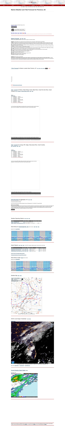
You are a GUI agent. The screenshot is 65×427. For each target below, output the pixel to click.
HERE (26, 424)
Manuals (53, 5)
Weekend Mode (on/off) (25, 91)
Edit (20, 38)
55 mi (24, 223)
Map (36, 6)
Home (4, 5)
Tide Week (19, 91)
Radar (41, 6)
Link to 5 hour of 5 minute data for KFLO (17, 253)
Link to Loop (13, 321)
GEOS (39, 6)
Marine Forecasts (15, 38)
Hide (22, 38)
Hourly (46, 68)
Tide (28, 6)
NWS (30, 6)
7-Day (26, 6)
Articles (13, 5)
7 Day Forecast (14, 68)
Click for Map (13, 150)
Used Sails (33, 5)
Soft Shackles (23, 5)
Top (21, 6)
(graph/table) (17, 259)
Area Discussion (15, 199)
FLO (22, 257)
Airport (34, 6)
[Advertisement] (32, 17)
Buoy (32, 6)
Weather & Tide (42, 5)
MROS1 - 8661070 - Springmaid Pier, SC (17, 223)
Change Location (14, 25)
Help (25, 38)
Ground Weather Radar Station (18, 370)
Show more (12, 209)
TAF (43, 6)
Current (15, 89)
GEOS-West (17, 365)
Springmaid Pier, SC (23, 226)
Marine (24, 6)
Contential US (21, 365)
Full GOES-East (27, 365)
